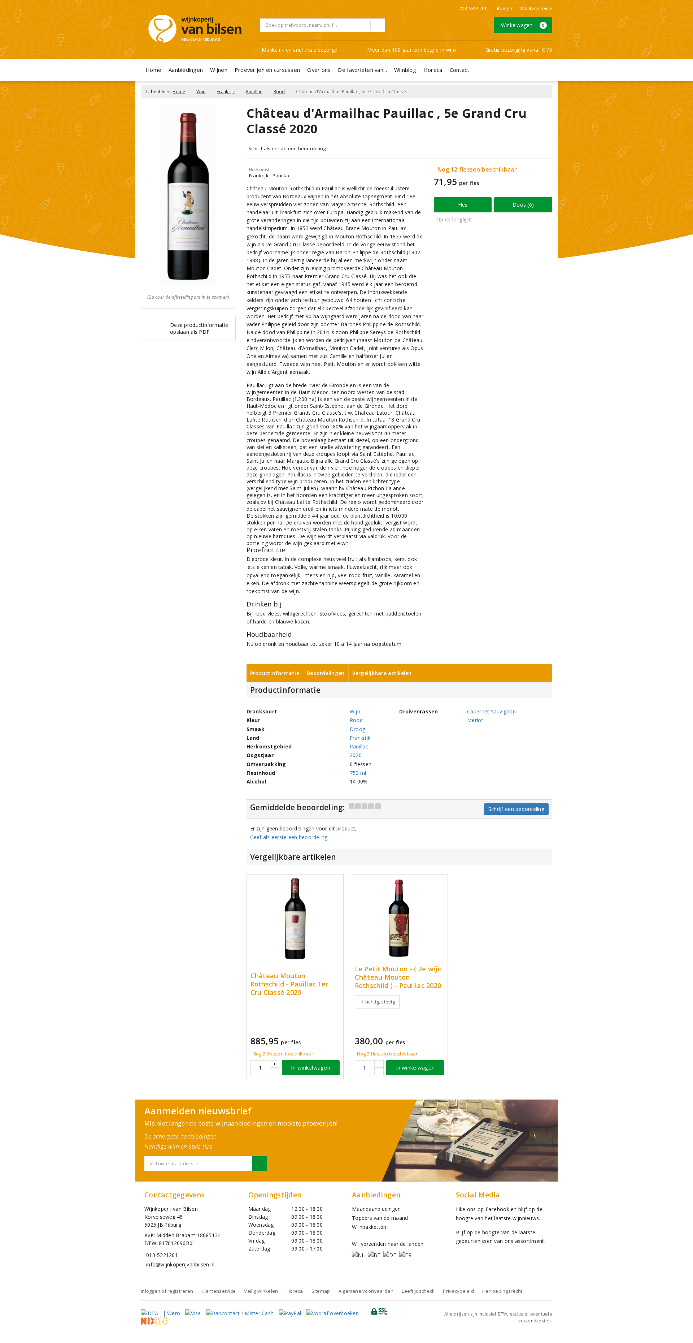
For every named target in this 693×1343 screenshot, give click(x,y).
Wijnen (218, 69)
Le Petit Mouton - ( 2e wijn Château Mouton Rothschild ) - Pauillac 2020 (398, 977)
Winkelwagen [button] (523, 25)
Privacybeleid (458, 1291)
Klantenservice (536, 8)
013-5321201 (473, 8)
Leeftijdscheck (418, 1291)
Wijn (200, 91)
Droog (357, 729)
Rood (279, 91)
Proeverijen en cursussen (267, 69)
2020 (356, 755)
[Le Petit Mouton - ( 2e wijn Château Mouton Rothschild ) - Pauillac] (399, 918)
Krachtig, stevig (378, 1001)
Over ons (319, 69)
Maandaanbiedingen (376, 1208)
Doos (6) (523, 204)
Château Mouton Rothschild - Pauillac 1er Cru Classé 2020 (289, 984)
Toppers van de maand (380, 1217)
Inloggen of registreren (167, 1291)
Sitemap (320, 1291)
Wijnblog (405, 69)
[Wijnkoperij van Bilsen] (195, 29)
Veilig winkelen (261, 1291)
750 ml (358, 772)
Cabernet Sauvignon (491, 711)
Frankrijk (226, 91)
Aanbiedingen (186, 69)
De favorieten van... (362, 69)
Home (153, 69)
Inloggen (504, 8)
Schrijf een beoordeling (516, 809)
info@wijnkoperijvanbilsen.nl (180, 1264)
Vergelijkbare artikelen (382, 673)
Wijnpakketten (369, 1226)
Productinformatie (275, 673)
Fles (463, 204)
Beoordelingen (325, 673)
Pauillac (254, 91)
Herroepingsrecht (502, 1291)
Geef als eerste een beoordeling (289, 837)
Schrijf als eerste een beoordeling (287, 148)
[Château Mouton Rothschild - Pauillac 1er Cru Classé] (295, 918)
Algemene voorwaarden (366, 1291)
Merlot (475, 720)
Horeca (433, 69)
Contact (460, 69)
